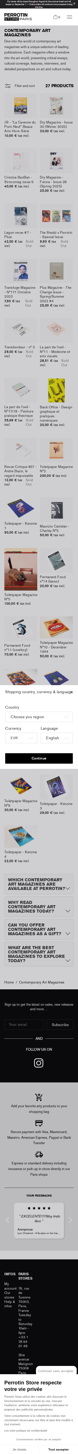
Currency (13, 728)
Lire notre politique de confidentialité (25, 1430)
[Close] (76, 694)
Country (12, 707)
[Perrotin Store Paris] (17, 17)
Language (49, 728)
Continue (39, 758)
